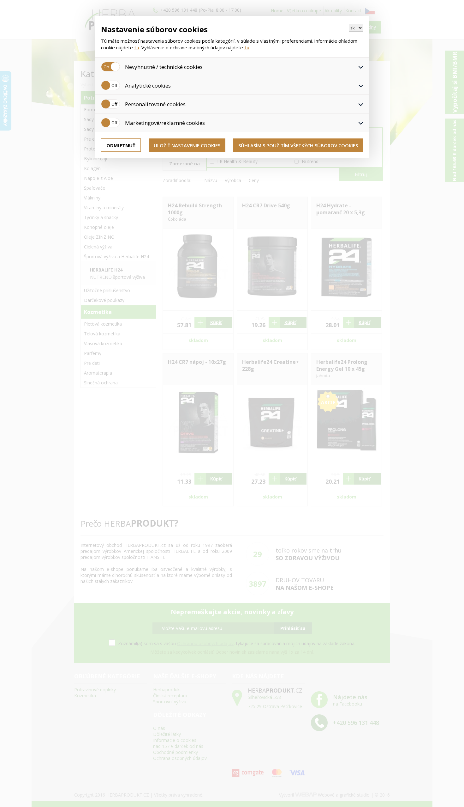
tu (136, 47)
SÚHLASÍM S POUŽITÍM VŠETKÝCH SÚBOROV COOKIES (298, 145)
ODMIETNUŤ (120, 145)
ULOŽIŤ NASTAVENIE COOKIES (187, 145)
